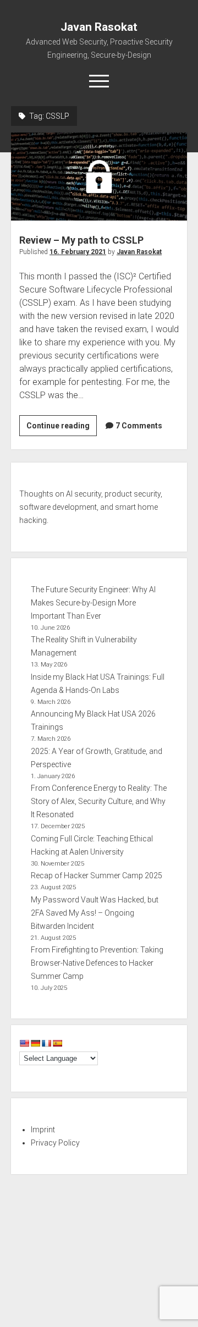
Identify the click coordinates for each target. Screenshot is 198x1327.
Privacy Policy (55, 1142)
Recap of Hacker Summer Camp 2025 (96, 875)
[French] (46, 1043)
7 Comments (139, 425)
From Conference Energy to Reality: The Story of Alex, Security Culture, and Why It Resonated (99, 801)
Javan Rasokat (99, 27)
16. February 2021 (78, 252)
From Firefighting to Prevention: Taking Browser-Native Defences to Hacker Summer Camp (97, 963)
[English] (24, 1043)
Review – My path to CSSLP (99, 177)
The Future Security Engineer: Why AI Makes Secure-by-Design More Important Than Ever (93, 602)
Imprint (43, 1129)
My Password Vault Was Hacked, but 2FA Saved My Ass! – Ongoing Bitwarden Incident (94, 912)
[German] (35, 1043)
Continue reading (61, 428)
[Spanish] (57, 1043)
